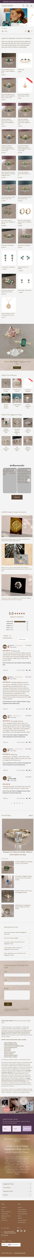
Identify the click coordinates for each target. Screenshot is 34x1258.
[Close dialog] (32, 1)
